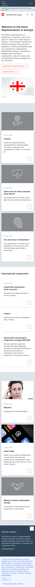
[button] (32, 529)
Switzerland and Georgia (14, 15)
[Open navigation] (32, 15)
